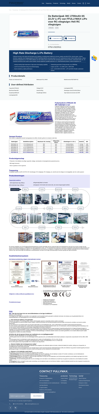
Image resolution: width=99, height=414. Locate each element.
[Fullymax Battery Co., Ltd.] (15, 407)
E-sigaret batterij (43, 387)
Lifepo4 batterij (64, 378)
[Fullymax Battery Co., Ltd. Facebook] (10, 407)
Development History (84, 385)
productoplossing (73, 378)
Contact (79, 3)
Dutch (88, 3)
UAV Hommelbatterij (44, 380)
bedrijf (68, 3)
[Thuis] (16, 3)
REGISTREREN (37, 396)
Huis (43, 3)
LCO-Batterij (64, 380)
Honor (80, 387)
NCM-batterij (64, 383)
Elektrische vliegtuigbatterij (45, 378)
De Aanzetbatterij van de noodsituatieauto (49, 383)
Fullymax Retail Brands (84, 380)
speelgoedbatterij (43, 385)
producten (55, 3)
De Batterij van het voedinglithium (47, 392)
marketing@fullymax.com (33, 404)
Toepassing (48, 3)
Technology (62, 3)
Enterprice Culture (83, 383)
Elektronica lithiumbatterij (45, 389)
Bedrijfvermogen (73, 379)
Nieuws (74, 3)
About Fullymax (82, 378)
